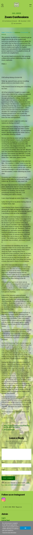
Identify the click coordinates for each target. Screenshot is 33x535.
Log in (3, 518)
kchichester (17, 32)
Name (4, 462)
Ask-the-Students (8, 418)
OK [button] (25, 528)
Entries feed (6, 520)
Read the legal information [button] (9, 532)
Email (3, 469)
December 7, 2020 (26, 21)
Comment (5, 447)
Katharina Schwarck (11, 21)
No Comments (17, 23)
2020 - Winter (16, 13)
